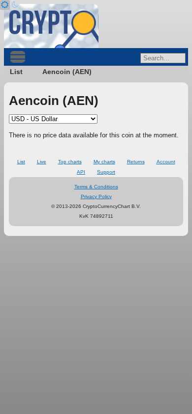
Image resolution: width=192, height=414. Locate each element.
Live (41, 161)
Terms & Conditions (96, 186)
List (16, 72)
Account (166, 161)
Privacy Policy (96, 196)
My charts (104, 161)
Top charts (70, 161)
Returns (136, 161)
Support (106, 172)
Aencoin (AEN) (67, 72)
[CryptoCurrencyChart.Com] (51, 26)
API (81, 172)
